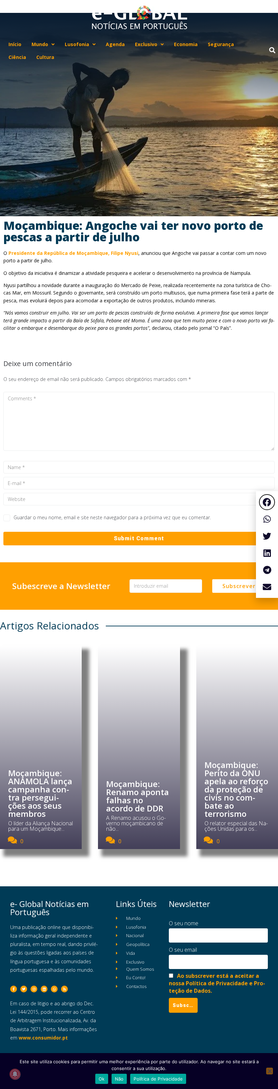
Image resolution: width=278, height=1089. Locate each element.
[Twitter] (23, 989)
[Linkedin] (44, 989)
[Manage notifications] (14, 1074)
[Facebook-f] (13, 989)
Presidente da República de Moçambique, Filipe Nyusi (73, 253)
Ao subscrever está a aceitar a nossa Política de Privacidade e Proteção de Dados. (217, 983)
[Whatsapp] (54, 989)
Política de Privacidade (158, 1079)
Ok (102, 1079)
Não (119, 1079)
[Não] (269, 1071)
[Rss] (64, 989)
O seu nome (183, 923)
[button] (267, 502)
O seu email (183, 949)
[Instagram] (34, 989)
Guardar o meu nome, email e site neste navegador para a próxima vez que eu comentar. (112, 517)
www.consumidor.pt (43, 1037)
